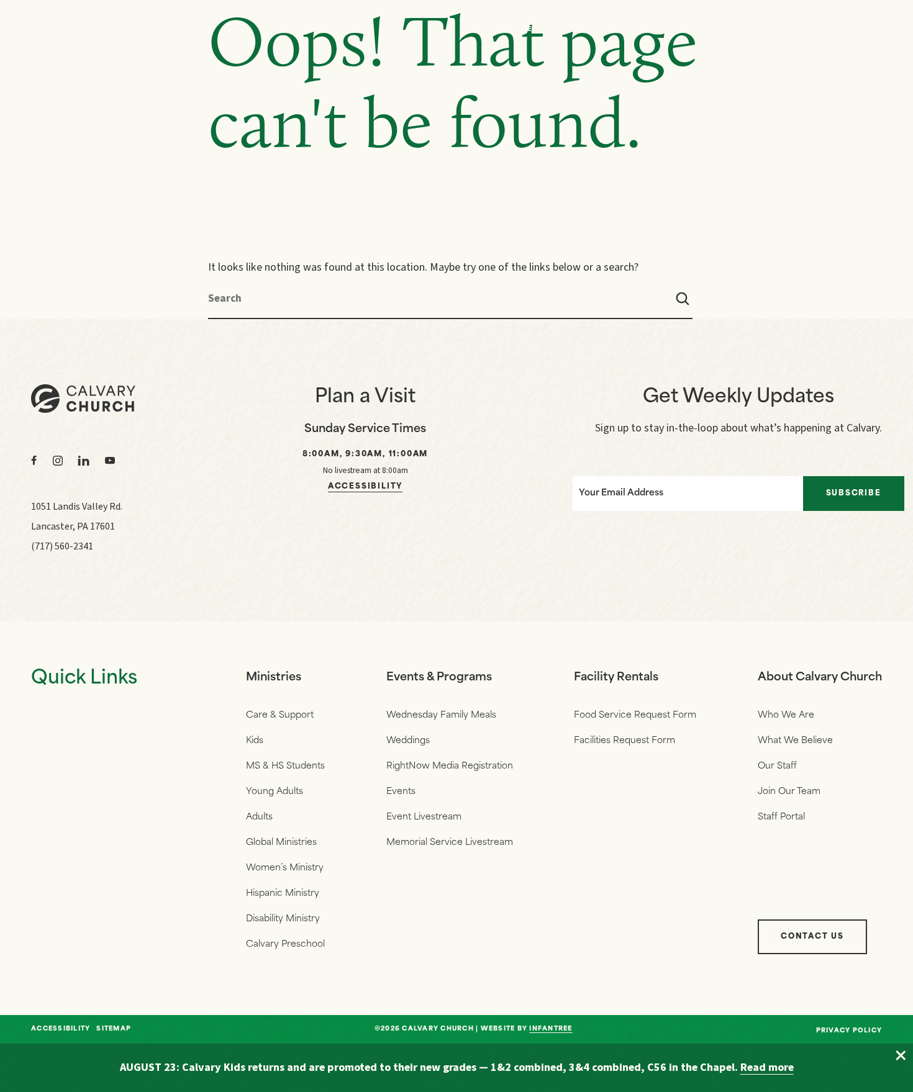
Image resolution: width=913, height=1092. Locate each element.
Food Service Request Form (635, 715)
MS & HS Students (285, 766)
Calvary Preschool (285, 944)
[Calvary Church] (102, 30)
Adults (259, 817)
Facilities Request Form (624, 741)
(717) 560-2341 (62, 546)
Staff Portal (781, 817)
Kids (254, 741)
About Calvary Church (820, 678)
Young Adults (274, 791)
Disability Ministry (283, 919)
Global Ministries (281, 842)
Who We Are (632, 29)
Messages (542, 29)
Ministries (273, 678)
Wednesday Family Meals (441, 715)
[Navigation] (869, 30)
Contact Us (812, 937)
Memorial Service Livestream (449, 842)
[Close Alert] (900, 1056)
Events (727, 29)
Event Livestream (423, 817)
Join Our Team (789, 791)
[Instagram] (58, 461)
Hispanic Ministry (282, 893)
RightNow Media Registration (449, 766)
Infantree (550, 1029)
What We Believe (795, 741)
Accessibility (365, 486)
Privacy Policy (849, 1030)
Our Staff (777, 766)
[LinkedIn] (83, 461)
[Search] (683, 298)
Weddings (408, 741)
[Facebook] (34, 461)
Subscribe (853, 493)
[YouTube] (110, 461)
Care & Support (280, 715)
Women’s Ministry (285, 868)
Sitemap (113, 1029)
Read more (767, 1067)
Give (805, 29)
